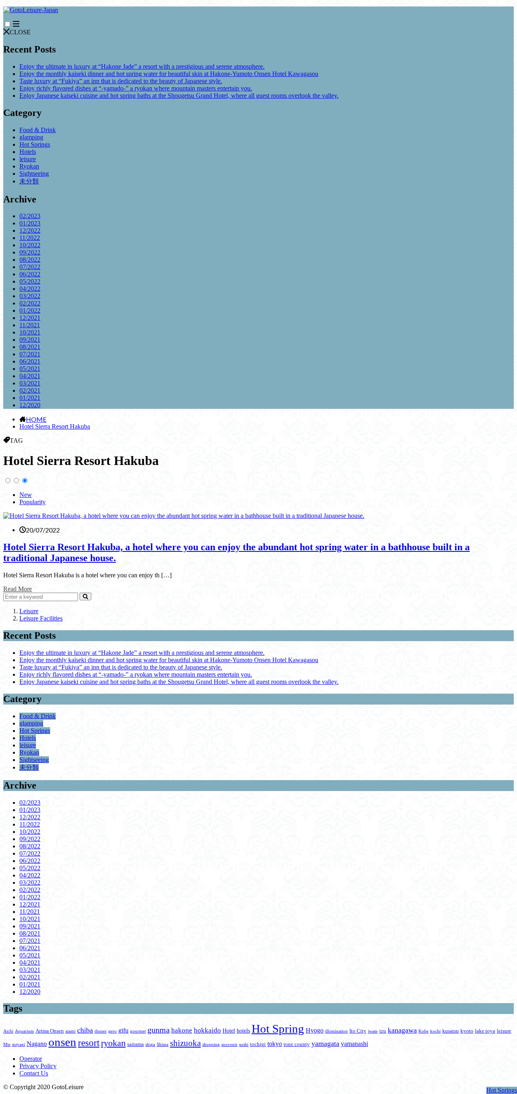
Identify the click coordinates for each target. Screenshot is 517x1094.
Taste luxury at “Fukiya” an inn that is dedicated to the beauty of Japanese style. (120, 81)
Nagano (37, 1043)
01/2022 (29, 310)
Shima (162, 1044)
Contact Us (33, 1073)
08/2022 (29, 259)
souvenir (229, 1044)
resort (88, 1043)
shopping (211, 1044)
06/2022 (29, 274)
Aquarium (24, 1031)
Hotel (229, 1030)
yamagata (325, 1043)
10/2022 (29, 245)
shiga (150, 1044)
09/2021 (29, 339)
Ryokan (29, 166)
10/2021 (29, 332)
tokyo (274, 1043)
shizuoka (185, 1043)
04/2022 (29, 288)
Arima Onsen (50, 1031)
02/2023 (29, 215)
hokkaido (207, 1030)
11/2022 (29, 237)
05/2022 (29, 281)
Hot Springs (34, 144)
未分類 (29, 181)
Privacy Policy (38, 1065)
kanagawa (402, 1030)
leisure (27, 159)
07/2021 (29, 354)
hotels (243, 1030)
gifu (123, 1030)
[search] (85, 596)
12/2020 (29, 405)
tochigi (258, 1044)
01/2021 (29, 397)
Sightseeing (34, 173)
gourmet (138, 1031)
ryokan (113, 1043)
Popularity (32, 502)
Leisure (28, 611)
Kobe (423, 1031)
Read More (17, 588)
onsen (62, 1041)
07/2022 (29, 266)
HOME (36, 419)
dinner (101, 1031)
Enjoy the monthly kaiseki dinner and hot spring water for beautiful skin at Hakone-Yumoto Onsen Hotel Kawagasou (168, 73)
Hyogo (315, 1030)
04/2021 (29, 375)
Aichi (8, 1031)
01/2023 (29, 223)
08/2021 (29, 346)
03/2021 (29, 383)
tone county (297, 1044)
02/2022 (29, 303)
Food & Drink (37, 129)
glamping (31, 137)
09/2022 (29, 252)
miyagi (18, 1044)
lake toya (485, 1031)
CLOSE (20, 32)
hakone (181, 1030)
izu (382, 1031)
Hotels (27, 151)
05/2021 (29, 368)
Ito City (357, 1031)
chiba (85, 1030)
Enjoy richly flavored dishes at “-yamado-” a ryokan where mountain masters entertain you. (135, 88)
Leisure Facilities (41, 618)
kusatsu (450, 1031)
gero (112, 1031)
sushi (243, 1044)
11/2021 (29, 325)
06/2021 (29, 361)
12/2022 (29, 230)
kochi (435, 1031)
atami (70, 1031)
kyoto (466, 1031)
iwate (373, 1031)
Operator (30, 1058)
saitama (135, 1044)
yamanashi (354, 1043)
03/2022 (29, 295)
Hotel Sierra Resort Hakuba (54, 426)
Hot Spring (278, 1028)
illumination (336, 1031)
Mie (7, 1044)
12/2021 (29, 317)
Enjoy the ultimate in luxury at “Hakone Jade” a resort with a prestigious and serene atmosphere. (142, 66)
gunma (158, 1029)
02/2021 (29, 390)
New (25, 494)
